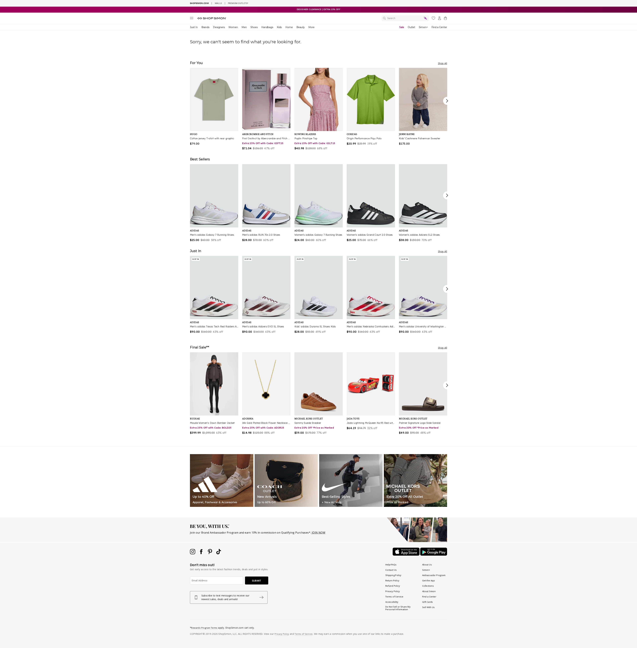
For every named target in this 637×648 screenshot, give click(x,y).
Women (233, 27)
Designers (219, 27)
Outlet (411, 27)
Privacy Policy (392, 591)
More (311, 27)
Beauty (300, 27)
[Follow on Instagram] (193, 553)
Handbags (267, 27)
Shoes (254, 27)
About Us (427, 564)
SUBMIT (256, 580)
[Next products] (447, 101)
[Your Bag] (445, 19)
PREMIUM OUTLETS (238, 3)
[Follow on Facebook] (202, 553)
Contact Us (391, 569)
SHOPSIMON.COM (199, 3)
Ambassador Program (433, 575)
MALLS (218, 3)
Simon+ (423, 27)
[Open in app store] (406, 554)
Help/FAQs (391, 564)
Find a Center (439, 27)
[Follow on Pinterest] (210, 553)
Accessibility (391, 601)
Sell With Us (428, 607)
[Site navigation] (191, 18)
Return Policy (392, 580)
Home (289, 27)
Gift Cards (427, 601)
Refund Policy (392, 585)
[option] (214, 107)
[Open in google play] (433, 554)
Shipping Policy (393, 575)
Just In (194, 27)
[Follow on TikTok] (218, 553)
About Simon (429, 591)
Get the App (428, 580)
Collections (428, 585)
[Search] (405, 18)
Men (244, 27)
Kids (279, 27)
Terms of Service (394, 596)
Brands (205, 27)
